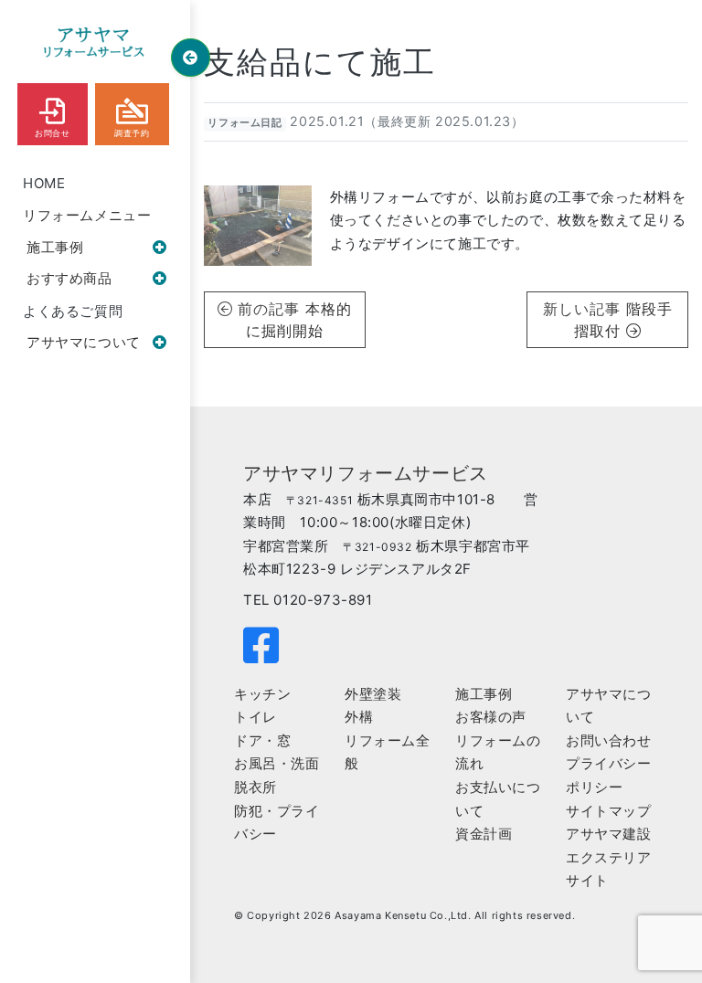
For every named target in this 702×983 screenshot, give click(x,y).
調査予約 (131, 133)
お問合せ (52, 133)
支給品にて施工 (320, 62)
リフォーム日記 (244, 123)
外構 (359, 716)
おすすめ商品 (69, 278)
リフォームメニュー (87, 215)
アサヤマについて (84, 342)
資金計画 (483, 833)
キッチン (262, 694)
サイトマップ (609, 810)
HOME (44, 183)
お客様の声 (490, 716)
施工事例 (55, 247)
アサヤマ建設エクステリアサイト (609, 857)
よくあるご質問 (72, 311)
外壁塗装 (373, 694)
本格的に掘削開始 (299, 320)
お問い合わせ (609, 740)
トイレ (255, 716)
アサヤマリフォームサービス (365, 473)
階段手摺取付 (623, 320)
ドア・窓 (262, 740)
